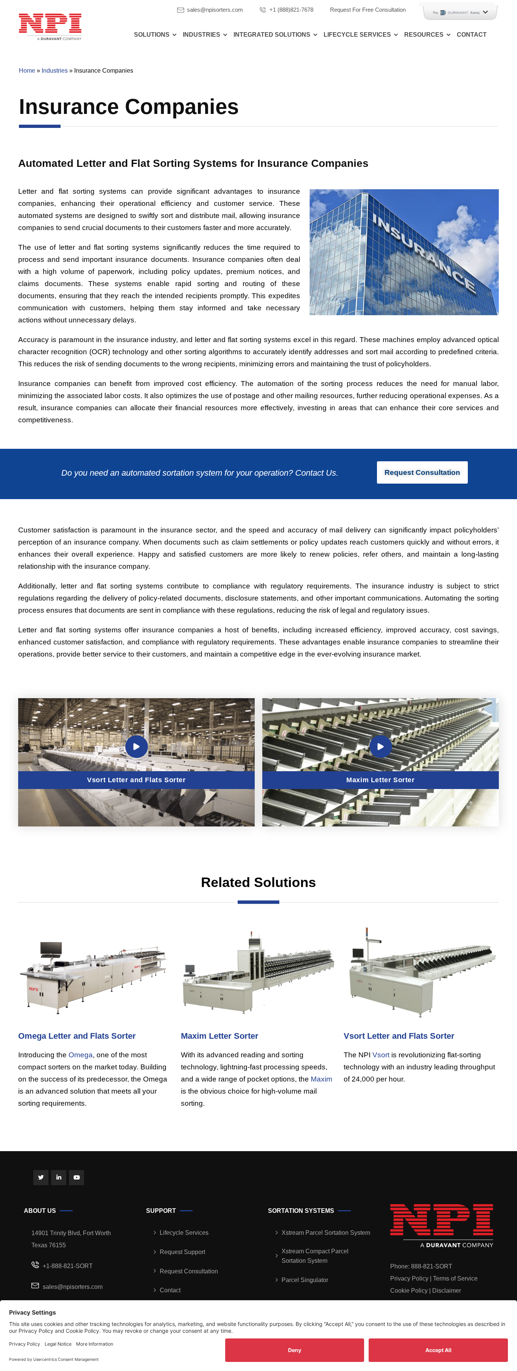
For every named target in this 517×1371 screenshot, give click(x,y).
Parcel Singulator (305, 1280)
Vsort (380, 1055)
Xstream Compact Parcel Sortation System (315, 1256)
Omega (81, 1055)
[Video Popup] (136, 746)
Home (27, 70)
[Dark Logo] (50, 27)
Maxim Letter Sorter (219, 1036)
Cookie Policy (409, 1290)
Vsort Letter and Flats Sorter (399, 1036)
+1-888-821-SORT (68, 1266)
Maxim (321, 1079)
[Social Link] (40, 1177)
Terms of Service (455, 1278)
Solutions (152, 34)
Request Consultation (189, 1271)
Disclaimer (446, 1290)
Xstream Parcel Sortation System (326, 1232)
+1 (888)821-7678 (291, 9)
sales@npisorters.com (215, 9)
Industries (201, 34)
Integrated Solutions (272, 34)
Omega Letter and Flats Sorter (77, 1036)
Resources (424, 34)
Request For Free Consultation (368, 9)
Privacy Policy (409, 1278)
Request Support (182, 1252)
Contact (472, 34)
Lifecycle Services (357, 34)
